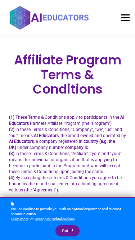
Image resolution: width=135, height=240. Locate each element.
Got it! (67, 230)
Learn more (19, 219)
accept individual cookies (55, 219)
